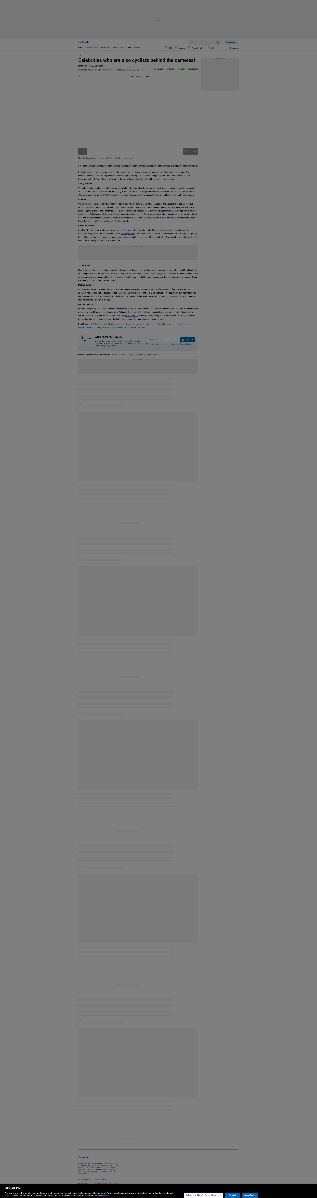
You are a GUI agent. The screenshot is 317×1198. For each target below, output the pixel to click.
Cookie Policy (103, 1195)
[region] (158, 1191)
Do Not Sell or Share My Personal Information (204, 1195)
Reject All (232, 1195)
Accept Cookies (250, 1195)
